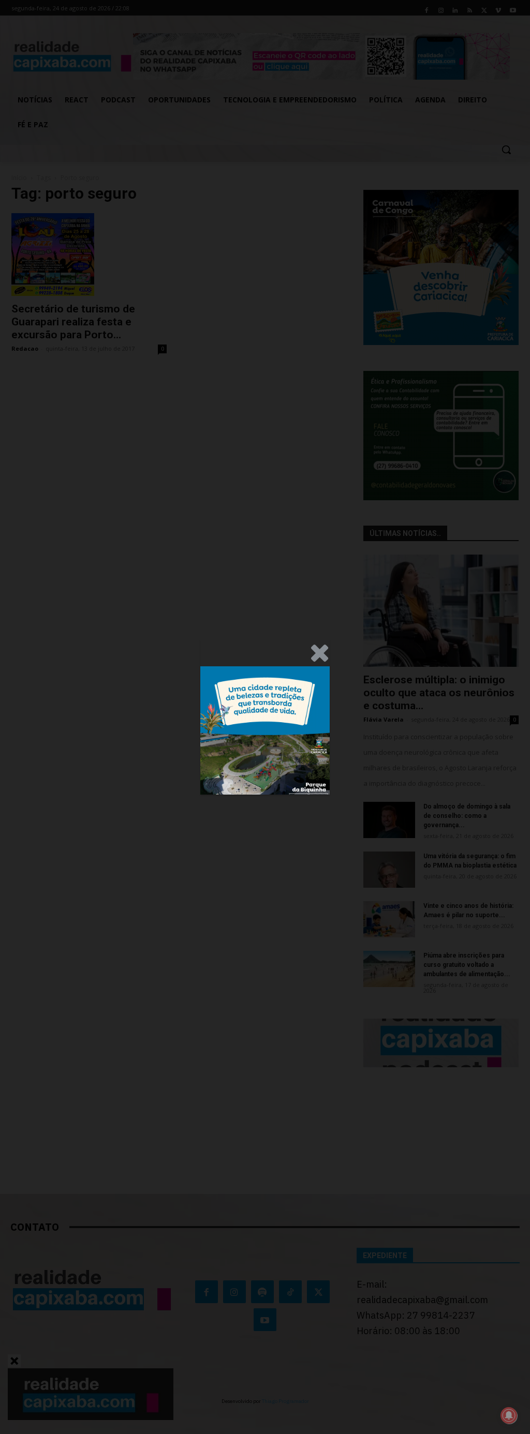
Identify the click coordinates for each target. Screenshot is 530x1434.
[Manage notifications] (508, 1415)
